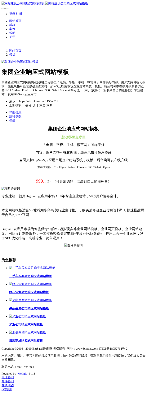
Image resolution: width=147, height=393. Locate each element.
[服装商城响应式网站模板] (27, 332)
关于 (12, 37)
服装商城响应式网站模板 (26, 340)
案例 (12, 29)
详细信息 (15, 112)
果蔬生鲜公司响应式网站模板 (29, 308)
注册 (19, 13)
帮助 (12, 33)
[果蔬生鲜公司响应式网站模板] (30, 300)
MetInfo (22, 373)
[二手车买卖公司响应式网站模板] (32, 267)
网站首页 (15, 21)
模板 (12, 25)
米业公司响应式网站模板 (26, 324)
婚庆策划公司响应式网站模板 (29, 292)
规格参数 (15, 116)
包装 (12, 120)
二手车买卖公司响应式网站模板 (30, 276)
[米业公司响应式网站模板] (27, 316)
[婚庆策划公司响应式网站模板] (30, 284)
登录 (12, 13)
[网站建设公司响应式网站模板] (73, 4)
